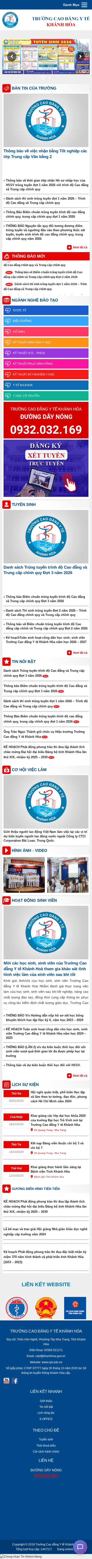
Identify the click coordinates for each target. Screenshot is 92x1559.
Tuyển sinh (46, 1439)
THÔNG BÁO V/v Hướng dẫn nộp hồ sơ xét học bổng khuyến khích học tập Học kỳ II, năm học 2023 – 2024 (45, 1018)
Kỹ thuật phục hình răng (33, 363)
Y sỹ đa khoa (23, 385)
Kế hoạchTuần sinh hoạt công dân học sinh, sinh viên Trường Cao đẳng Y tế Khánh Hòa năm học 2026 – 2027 (46, 640)
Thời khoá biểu (46, 1445)
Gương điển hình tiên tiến (36, 1189)
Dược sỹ (19, 310)
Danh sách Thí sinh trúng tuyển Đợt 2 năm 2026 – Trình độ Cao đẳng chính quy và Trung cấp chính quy (46, 613)
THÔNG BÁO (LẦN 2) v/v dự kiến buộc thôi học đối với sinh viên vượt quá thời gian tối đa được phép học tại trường (46, 1051)
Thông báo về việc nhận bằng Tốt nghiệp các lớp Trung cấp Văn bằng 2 (45, 154)
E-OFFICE (46, 1419)
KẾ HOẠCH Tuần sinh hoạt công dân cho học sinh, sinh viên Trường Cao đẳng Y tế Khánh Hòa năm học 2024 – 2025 (47, 1033)
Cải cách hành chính (46, 1451)
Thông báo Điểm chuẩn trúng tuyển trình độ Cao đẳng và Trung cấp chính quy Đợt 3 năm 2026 (45, 599)
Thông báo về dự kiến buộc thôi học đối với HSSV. (43, 1065)
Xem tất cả (80, 247)
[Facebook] (15, 1381)
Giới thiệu (46, 1401)
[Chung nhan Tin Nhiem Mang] (21, 1556)
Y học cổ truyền (26, 396)
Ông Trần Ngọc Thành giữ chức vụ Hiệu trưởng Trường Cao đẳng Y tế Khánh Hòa (44, 734)
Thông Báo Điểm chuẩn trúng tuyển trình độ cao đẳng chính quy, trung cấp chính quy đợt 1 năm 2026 (45, 214)
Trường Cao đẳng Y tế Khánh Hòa (58, 1544)
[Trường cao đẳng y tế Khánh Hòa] (46, 19)
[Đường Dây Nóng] (46, 420)
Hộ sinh (19, 331)
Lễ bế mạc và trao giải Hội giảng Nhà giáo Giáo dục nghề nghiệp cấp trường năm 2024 (45, 1231)
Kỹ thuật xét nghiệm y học (34, 374)
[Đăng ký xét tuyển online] (46, 468)
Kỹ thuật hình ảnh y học (32, 342)
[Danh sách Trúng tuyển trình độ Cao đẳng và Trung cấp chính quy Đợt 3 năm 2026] (46, 536)
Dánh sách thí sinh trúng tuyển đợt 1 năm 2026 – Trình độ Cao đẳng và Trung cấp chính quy (45, 201)
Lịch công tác (46, 1413)
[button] (85, 875)
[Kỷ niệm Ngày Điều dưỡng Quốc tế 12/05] (24, 874)
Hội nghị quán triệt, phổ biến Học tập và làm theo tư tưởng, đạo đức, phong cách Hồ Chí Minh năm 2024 (59, 1096)
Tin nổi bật (46, 1407)
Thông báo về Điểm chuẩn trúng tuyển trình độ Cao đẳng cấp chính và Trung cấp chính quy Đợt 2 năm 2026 (47, 626)
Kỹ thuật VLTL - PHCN (29, 353)
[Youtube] (6, 1381)
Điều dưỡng (22, 321)
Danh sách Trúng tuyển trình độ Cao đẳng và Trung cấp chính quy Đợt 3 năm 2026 (45, 570)
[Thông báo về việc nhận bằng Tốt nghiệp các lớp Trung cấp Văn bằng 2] (46, 120)
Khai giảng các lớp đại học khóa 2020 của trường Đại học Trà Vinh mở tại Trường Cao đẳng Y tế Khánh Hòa (58, 1120)
